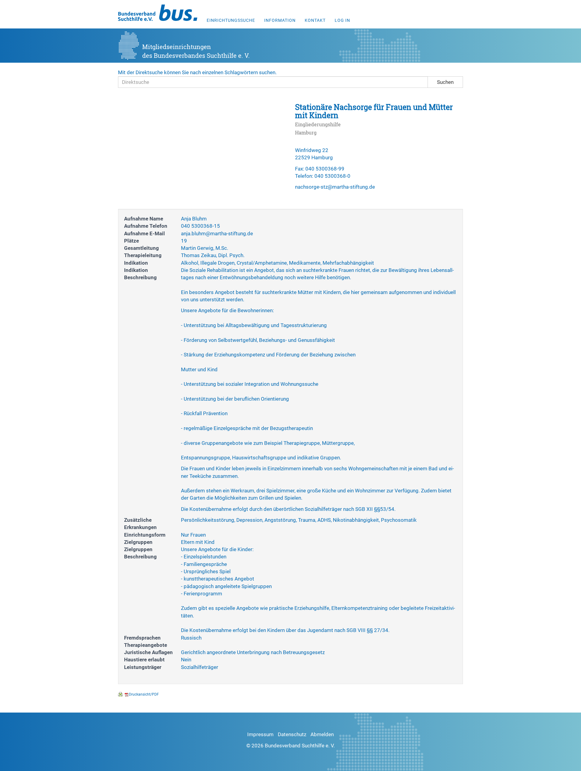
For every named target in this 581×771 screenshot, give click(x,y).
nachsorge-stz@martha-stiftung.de (335, 187)
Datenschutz (292, 734)
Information (280, 20)
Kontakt (315, 20)
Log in (342, 20)
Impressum (260, 734)
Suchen (445, 82)
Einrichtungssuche (231, 20)
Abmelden (322, 734)
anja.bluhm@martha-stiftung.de (217, 233)
